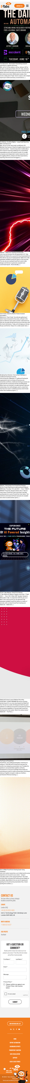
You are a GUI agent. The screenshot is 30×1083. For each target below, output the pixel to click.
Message (6, 974)
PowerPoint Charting (15, 1050)
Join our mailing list (15, 1024)
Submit (15, 1002)
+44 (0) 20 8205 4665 (8, 910)
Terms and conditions (8, 1080)
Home (15, 1039)
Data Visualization (15, 1054)
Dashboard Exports (15, 1046)
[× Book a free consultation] (21, 1076)
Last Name (19, 959)
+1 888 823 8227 (6, 924)
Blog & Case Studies (15, 1062)
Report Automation (15, 1043)
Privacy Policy (8, 982)
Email (5, 967)
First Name (7, 959)
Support (15, 1058)
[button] (15, 554)
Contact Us (19, 6)
